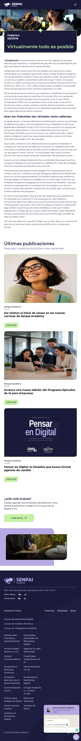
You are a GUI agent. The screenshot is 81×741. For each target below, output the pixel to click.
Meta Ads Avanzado (29, 699)
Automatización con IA (12, 689)
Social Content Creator (11, 707)
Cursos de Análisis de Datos (18, 624)
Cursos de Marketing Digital (18, 619)
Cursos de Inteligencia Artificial (20, 628)
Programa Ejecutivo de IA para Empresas (12, 680)
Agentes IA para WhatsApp (32, 650)
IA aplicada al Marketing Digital (31, 680)
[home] (13, 5)
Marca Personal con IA (32, 668)
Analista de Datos (29, 707)
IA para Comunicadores (12, 657)
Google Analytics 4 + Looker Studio (32, 690)
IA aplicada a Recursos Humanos (10, 669)
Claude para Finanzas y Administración (12, 638)
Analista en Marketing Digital (10, 716)
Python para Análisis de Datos (13, 699)
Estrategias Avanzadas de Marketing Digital (31, 639)
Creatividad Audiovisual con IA (32, 659)
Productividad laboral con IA (11, 650)
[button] (75, 4)
